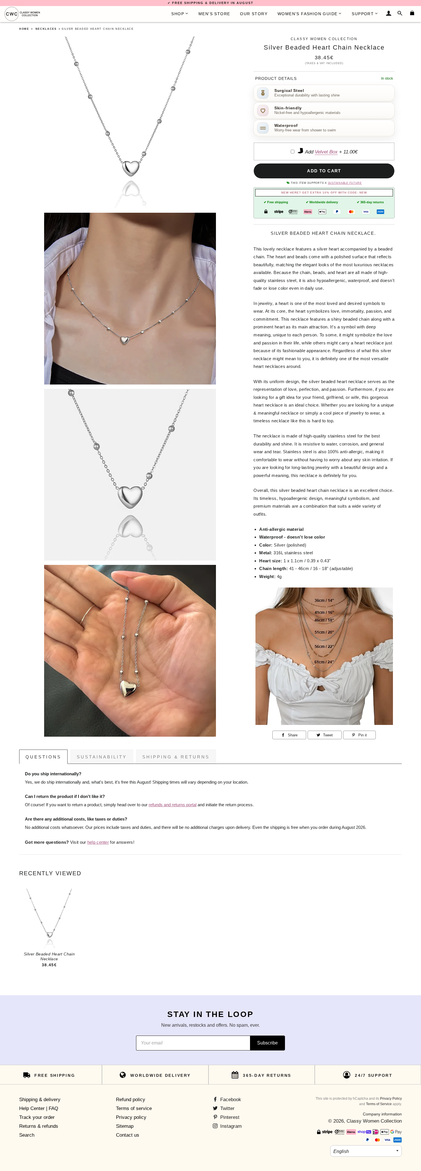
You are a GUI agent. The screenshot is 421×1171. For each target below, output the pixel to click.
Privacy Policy (391, 1099)
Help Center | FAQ (38, 1108)
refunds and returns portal (172, 805)
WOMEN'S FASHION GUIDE (307, 13)
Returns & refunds (38, 1126)
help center (98, 842)
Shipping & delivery (39, 1099)
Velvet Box (326, 152)
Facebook (230, 1099)
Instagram (230, 1126)
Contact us (127, 1135)
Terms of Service (379, 1104)
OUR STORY (253, 13)
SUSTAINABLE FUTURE (345, 183)
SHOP (177, 13)
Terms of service (134, 1108)
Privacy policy (131, 1117)
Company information (382, 1114)
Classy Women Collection (374, 1121)
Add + (330, 152)
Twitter (227, 1108)
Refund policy (130, 1099)
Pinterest (229, 1117)
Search (26, 1135)
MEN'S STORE (214, 13)
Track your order (37, 1117)
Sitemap (124, 1126)
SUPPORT (363, 13)
